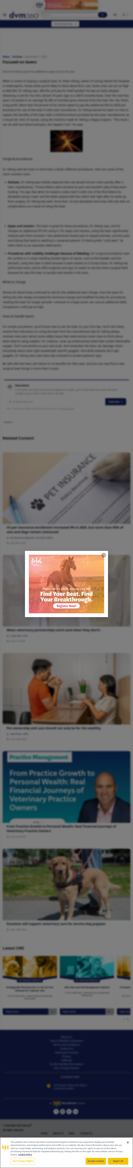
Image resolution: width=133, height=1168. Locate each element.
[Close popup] (104, 555)
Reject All (118, 1161)
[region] (66, 1152)
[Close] (127, 1142)
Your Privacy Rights (22, 1161)
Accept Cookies (96, 1161)
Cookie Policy (25, 1154)
